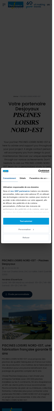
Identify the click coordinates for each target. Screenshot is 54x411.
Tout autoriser (26, 221)
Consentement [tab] (9, 178)
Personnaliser (24, 229)
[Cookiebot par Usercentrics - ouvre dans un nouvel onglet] (38, 171)
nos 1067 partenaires (20, 191)
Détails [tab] (23, 178)
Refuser (26, 238)
